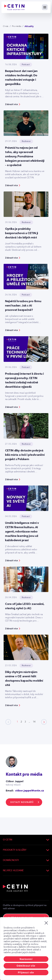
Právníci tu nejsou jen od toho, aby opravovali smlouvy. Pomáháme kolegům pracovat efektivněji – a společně (24, 157)
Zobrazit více (11, 104)
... (29, 722)
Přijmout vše (26, 972)
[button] (44, 722)
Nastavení (26, 959)
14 (34, 722)
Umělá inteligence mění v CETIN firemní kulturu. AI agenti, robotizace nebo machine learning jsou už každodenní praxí (22, 532)
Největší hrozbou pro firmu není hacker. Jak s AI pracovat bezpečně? (23, 306)
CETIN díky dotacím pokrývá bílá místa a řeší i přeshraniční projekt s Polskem (24, 455)
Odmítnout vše (26, 966)
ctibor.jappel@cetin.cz (29, 790)
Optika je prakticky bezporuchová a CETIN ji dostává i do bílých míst (21, 233)
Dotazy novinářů (22, 802)
